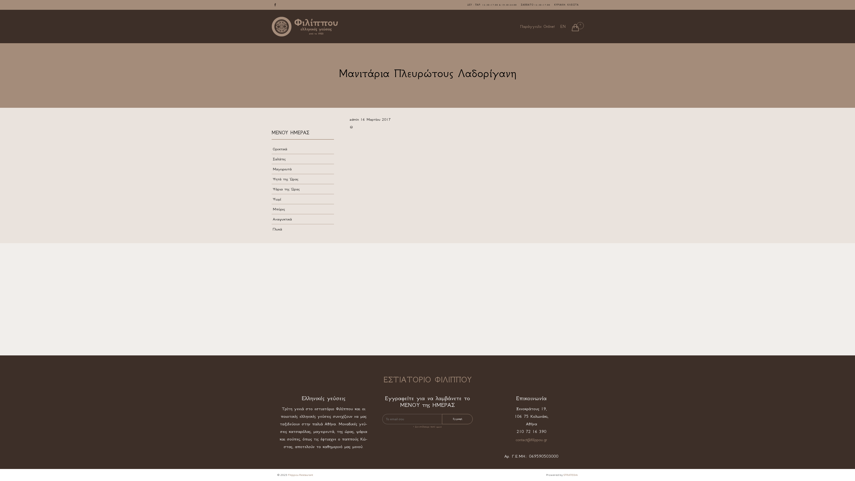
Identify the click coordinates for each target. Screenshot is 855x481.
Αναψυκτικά (282, 219)
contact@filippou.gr (531, 439)
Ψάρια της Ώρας (286, 189)
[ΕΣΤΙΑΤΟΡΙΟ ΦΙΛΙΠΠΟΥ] (305, 27)
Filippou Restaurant (300, 475)
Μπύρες (279, 209)
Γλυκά (277, 229)
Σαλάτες (279, 159)
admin (354, 119)
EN (563, 26)
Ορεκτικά (280, 149)
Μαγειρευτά (282, 169)
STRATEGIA (570, 475)
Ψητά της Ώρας (285, 179)
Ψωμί (277, 199)
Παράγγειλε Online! (537, 26)
